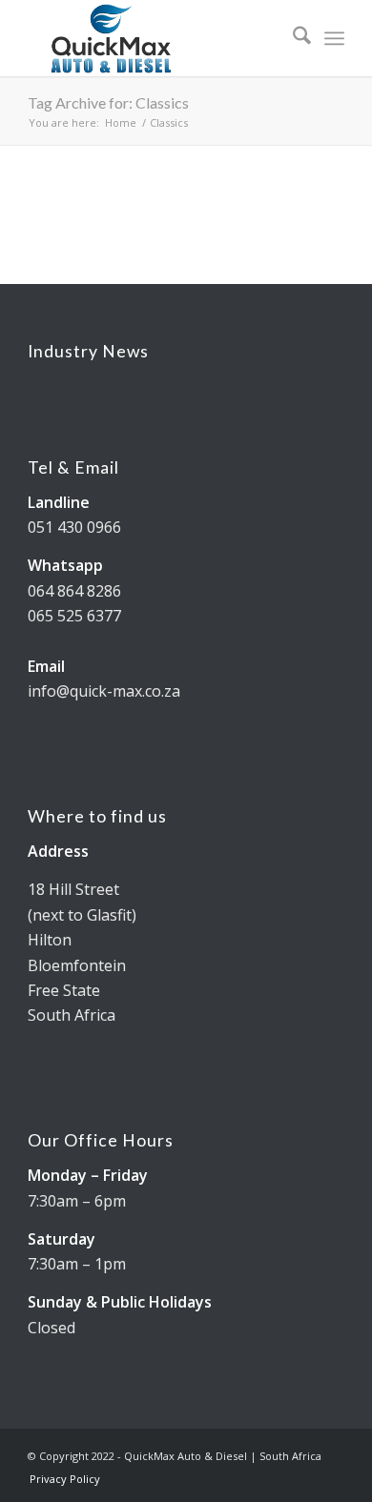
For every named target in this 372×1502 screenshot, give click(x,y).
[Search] (292, 38)
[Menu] (334, 38)
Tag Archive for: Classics (108, 102)
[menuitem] (292, 38)
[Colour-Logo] (154, 38)
